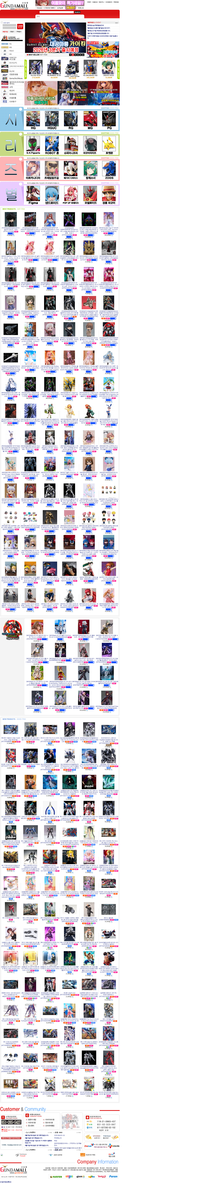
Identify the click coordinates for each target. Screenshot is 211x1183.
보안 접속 (6, 23)
